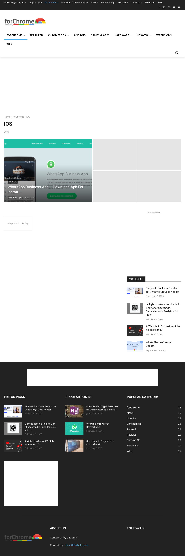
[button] (176, 52)
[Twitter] (169, 8)
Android (13, 182)
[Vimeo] (174, 8)
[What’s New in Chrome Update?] (135, 346)
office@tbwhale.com (76, 545)
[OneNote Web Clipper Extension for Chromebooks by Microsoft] (74, 411)
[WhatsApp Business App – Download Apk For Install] (48, 170)
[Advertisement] (88, 21)
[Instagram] (164, 8)
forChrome (18, 116)
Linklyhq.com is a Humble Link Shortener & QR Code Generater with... (40, 427)
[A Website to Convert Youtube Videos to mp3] (135, 330)
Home (7, 116)
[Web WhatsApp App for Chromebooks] (74, 428)
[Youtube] (179, 8)
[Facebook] (159, 8)
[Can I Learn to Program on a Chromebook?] (74, 446)
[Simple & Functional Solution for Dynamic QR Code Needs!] (135, 292)
